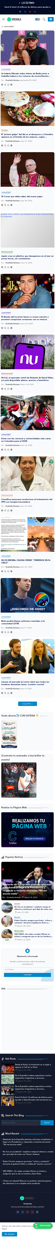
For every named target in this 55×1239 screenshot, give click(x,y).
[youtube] (30, 11)
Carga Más (26, 704)
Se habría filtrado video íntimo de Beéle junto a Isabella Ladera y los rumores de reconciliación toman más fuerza (25, 75)
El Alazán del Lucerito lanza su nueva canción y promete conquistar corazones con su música (25, 318)
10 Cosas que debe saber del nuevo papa (21, 197)
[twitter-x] (25, 11)
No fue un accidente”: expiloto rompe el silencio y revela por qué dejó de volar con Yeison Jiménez (33, 908)
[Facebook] (2, 85)
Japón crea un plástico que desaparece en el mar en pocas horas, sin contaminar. (27, 257)
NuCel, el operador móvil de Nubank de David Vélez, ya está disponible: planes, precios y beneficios (27, 379)
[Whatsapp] (8, 85)
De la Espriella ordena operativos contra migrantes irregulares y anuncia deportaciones (33, 1077)
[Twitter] (5, 85)
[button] (37, 19)
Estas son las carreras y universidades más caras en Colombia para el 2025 (26, 440)
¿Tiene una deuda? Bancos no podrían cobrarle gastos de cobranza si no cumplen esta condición (27, 1182)
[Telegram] (11, 85)
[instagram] (35, 11)
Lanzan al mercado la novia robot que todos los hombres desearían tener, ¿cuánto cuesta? (25, 683)
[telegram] (37, 1212)
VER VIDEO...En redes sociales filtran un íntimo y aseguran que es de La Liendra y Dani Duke (32, 935)
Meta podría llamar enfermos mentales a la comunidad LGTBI (23, 622)
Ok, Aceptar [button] (9, 1234)
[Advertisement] (27, 1020)
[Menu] (3, 19)
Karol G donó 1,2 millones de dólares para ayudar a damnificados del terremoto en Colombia (33, 1098)
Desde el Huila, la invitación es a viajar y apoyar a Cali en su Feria (33, 1066)
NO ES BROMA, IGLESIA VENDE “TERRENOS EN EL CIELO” (26, 561)
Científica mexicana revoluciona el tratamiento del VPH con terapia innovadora (26, 500)
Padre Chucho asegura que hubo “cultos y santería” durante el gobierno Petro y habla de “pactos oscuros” (33, 922)
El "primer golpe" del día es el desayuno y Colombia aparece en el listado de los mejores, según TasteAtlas (27, 135)
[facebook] (20, 11)
